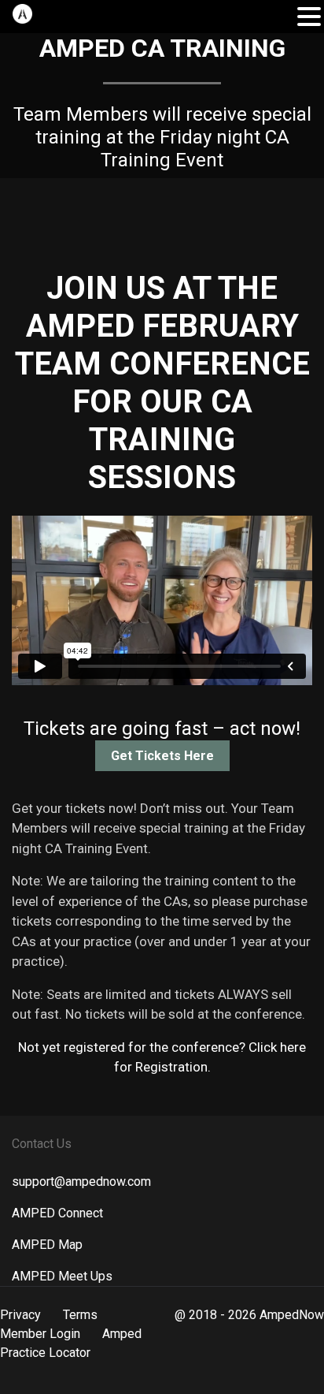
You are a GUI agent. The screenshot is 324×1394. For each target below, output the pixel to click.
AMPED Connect (57, 1213)
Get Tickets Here (162, 755)
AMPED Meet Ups (62, 1276)
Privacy (20, 1314)
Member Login (40, 1333)
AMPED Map (47, 1244)
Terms (80, 1314)
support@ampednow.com (81, 1181)
